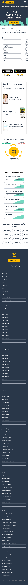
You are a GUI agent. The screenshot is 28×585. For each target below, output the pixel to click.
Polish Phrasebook (6, 540)
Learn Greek (5, 326)
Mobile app (4, 279)
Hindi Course (5, 417)
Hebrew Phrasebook (7, 508)
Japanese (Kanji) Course (16, 6)
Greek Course (5, 411)
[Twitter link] (12, 266)
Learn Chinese (5, 309)
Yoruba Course (5, 481)
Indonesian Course (6, 423)
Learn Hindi (4, 332)
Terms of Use (6, 580)
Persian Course (5, 443)
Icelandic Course (6, 420)
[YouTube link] (16, 266)
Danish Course (5, 396)
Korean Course (5, 434)
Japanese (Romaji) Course (8, 432)
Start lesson (14, 22)
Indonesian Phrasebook (7, 516)
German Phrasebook (7, 502)
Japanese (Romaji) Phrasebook (9, 525)
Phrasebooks (5, 303)
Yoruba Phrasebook (6, 575)
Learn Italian (5, 341)
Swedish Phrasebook (7, 563)
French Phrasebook (6, 499)
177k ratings (7, 75)
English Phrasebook (6, 496)
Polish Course (5, 446)
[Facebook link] (9, 266)
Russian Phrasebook (7, 549)
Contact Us (4, 273)
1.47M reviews (20, 75)
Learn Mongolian (6, 350)
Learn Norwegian (6, 352)
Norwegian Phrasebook (7, 534)
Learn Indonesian (6, 338)
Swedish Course (5, 470)
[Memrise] (2, 2)
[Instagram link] (19, 266)
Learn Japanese (5, 6)
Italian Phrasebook (6, 519)
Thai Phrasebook (6, 566)
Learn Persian (5, 355)
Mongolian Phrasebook (7, 531)
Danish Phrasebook (6, 490)
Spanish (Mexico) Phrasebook (9, 555)
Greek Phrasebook (6, 505)
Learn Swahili (5, 373)
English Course (5, 402)
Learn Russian (5, 364)
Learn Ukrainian (6, 385)
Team (3, 288)
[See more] (25, 2)
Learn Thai (4, 379)
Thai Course (5, 473)
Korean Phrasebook (6, 528)
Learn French (5, 320)
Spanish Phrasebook (7, 557)
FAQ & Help (4, 276)
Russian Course (5, 455)
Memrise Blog (5, 291)
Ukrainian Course (6, 478)
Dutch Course (5, 399)
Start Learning (10, 2)
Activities (25, 6)
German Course (5, 408)
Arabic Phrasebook (6, 484)
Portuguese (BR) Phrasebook (9, 543)
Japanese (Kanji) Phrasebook (9, 522)
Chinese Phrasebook (7, 487)
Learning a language (7, 300)
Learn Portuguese (6, 361)
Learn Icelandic (5, 335)
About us (4, 270)
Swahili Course (5, 467)
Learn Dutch (5, 314)
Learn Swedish (5, 376)
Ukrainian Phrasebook (7, 572)
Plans (3, 282)
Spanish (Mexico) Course (8, 461)
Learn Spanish (5, 370)
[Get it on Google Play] (20, 71)
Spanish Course (5, 464)
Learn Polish (5, 358)
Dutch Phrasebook (6, 493)
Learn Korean (5, 347)
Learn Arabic (5, 306)
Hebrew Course (5, 414)
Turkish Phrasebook (7, 569)
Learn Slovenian (5, 367)
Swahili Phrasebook (6, 560)
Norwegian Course (6, 440)
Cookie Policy (22, 580)
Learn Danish (5, 311)
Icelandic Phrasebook (7, 514)
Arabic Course (5, 391)
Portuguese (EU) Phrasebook (9, 546)
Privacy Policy (14, 580)
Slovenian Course (6, 458)
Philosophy (4, 285)
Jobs (3, 294)
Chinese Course (5, 393)
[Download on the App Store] (7, 71)
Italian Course (5, 426)
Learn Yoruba (5, 388)
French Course (5, 405)
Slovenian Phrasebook (7, 552)
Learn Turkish (5, 382)
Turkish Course (5, 475)
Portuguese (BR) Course (7, 449)
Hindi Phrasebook (6, 511)
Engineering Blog (6, 297)
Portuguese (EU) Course (7, 452)
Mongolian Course (6, 437)
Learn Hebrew (5, 329)
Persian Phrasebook (7, 537)
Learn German (5, 323)
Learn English (5, 317)
